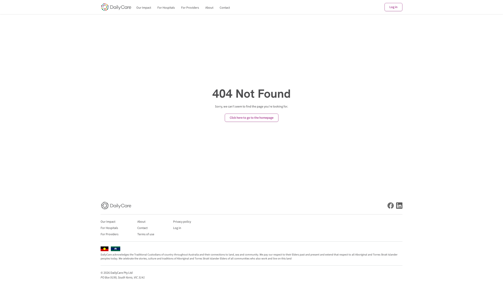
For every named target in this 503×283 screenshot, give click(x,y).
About (209, 8)
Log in (393, 7)
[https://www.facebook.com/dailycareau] (390, 205)
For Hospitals (166, 8)
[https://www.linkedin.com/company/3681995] (399, 205)
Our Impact (143, 8)
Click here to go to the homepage (252, 118)
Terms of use (145, 234)
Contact (225, 8)
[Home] (116, 7)
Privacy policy (182, 222)
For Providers (190, 8)
